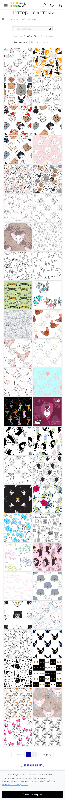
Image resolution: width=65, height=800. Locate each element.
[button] (44, 5)
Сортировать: (20, 42)
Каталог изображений (23, 19)
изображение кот (32, 764)
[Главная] (3, 19)
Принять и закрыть (32, 794)
